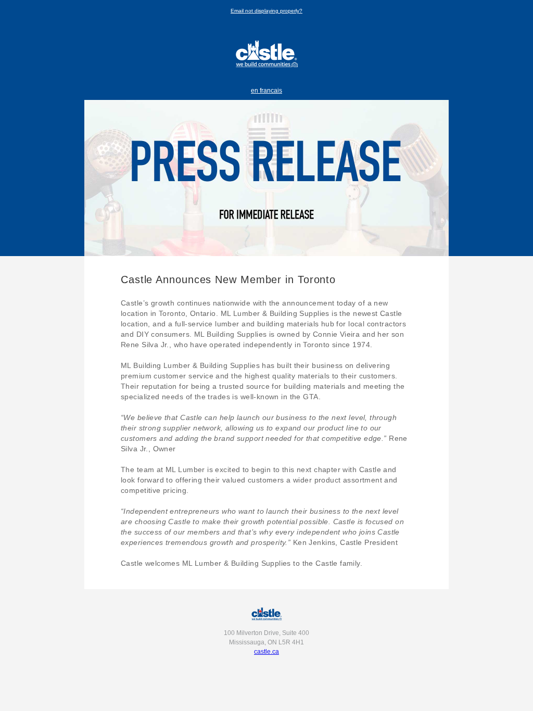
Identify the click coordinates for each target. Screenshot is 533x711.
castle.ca (266, 651)
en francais (266, 90)
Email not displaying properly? (266, 11)
